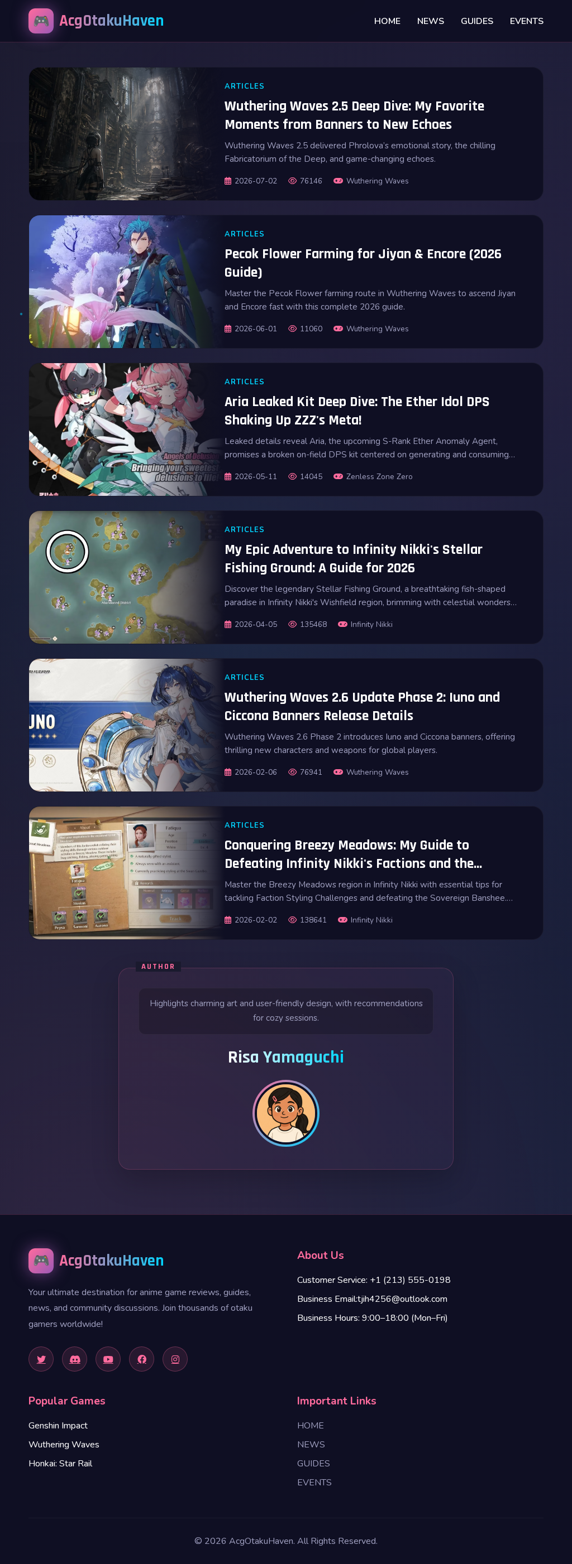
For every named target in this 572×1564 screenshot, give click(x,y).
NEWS (430, 21)
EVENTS (527, 21)
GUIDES (477, 21)
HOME (387, 21)
